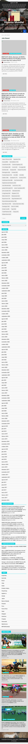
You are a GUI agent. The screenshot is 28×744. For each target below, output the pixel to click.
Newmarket (16, 196)
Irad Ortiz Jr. (17, 185)
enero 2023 (4, 336)
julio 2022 (4, 352)
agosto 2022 (5, 349)
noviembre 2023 (6, 311)
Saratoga (5, 206)
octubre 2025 (5, 257)
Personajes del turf (11, 719)
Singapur (4, 613)
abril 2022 (4, 359)
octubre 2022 (5, 344)
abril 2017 (4, 490)
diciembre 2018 (5, 441)
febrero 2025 (5, 278)
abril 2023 (4, 329)
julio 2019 (4, 428)
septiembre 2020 (6, 400)
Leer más (5, 73)
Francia (4, 647)
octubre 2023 (5, 313)
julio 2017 (4, 482)
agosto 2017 (5, 479)
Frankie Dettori (7, 175)
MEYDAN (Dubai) (6, 626)
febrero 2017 (5, 495)
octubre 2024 (5, 288)
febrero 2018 (5, 464)
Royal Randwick (16, 198)
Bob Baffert (14, 162)
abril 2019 (4, 431)
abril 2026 (4, 242)
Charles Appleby (17, 164)
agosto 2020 (5, 403)
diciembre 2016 (5, 500)
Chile (3, 583)
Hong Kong (4, 591)
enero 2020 (4, 418)
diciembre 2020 (5, 395)
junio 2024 (4, 293)
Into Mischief (6, 185)
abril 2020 (4, 410)
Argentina (4, 575)
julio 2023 (4, 321)
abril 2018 (4, 459)
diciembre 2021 (5, 370)
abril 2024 (4, 298)
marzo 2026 (4, 244)
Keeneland (16, 190)
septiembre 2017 (6, 477)
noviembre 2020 (6, 398)
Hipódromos (5, 624)
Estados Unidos (12, 53)
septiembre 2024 (6, 290)
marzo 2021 (4, 387)
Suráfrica (4, 616)
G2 (16, 175)
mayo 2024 (4, 296)
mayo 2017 (4, 487)
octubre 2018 (5, 446)
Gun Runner (18, 180)
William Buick (6, 214)
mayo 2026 (4, 239)
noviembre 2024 (6, 285)
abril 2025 (4, 273)
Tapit (13, 209)
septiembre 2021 (6, 375)
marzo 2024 (4, 301)
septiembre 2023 (6, 316)
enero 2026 (4, 250)
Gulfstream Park (7, 180)
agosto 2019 (5, 426)
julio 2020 (4, 405)
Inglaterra (4, 593)
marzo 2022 (4, 362)
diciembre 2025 (5, 252)
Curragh (22, 167)
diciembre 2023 (5, 308)
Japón (3, 598)
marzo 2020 (4, 413)
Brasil (3, 580)
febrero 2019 (5, 436)
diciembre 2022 (5, 339)
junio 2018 (4, 454)
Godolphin (13, 177)
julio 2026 (4, 234)
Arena (5, 162)
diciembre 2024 (5, 283)
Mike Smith (6, 196)
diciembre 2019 (5, 421)
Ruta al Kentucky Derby (9, 201)
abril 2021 (4, 385)
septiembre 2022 (6, 347)
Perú (3, 606)
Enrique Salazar (7, 62)
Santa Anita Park (18, 204)
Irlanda (3, 596)
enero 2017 (4, 497)
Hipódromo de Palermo (9, 183)
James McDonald (7, 188)
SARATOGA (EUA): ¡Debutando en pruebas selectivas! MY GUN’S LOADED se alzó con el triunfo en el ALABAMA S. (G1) (13, 524)
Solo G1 (14, 206)
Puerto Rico (4, 608)
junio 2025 (4, 267)
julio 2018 (4, 451)
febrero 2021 (5, 390)
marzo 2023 (4, 331)
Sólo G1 (8, 647)
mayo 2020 (4, 408)
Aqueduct (17, 159)
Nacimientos (18, 53)
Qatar (3, 611)
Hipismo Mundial (14, 22)
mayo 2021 (4, 382)
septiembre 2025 (6, 260)
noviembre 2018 (6, 444)
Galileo (5, 177)
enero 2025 (4, 280)
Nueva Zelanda (5, 601)
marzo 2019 (4, 433)
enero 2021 (4, 393)
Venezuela (4, 621)
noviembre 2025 (6, 255)
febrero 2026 (5, 247)
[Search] (21, 31)
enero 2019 (4, 439)
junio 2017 (4, 485)
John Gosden (6, 190)
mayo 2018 (4, 456)
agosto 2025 (5, 262)
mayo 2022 (4, 357)
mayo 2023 (4, 326)
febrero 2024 (5, 303)
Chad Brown (6, 164)
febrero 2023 (5, 334)
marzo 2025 (4, 275)
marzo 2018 (4, 462)
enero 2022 (4, 367)
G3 (22, 175)
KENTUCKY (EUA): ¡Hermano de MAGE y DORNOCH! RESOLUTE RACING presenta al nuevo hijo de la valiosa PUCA (14, 47)
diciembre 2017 (5, 469)
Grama (22, 177)
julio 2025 (4, 265)
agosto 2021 (5, 377)
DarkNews (21, 739)
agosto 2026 (5, 232)
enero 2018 (4, 467)
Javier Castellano (19, 188)
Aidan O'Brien (7, 159)
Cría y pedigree (6, 53)
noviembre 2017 (6, 472)
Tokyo (15, 211)
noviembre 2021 (6, 372)
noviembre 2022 (6, 342)
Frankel (15, 172)
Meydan (15, 193)
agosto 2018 (5, 449)
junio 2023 (4, 324)
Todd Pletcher (6, 211)
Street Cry (5, 209)
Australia (4, 578)
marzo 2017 (4, 492)
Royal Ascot (6, 198)
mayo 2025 (4, 270)
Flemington (6, 172)
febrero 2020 (5, 416)
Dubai (3, 585)
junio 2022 (4, 354)
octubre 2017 (5, 474)
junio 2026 (4, 237)
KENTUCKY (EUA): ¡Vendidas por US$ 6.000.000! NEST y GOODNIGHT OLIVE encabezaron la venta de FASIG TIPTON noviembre (14, 124)
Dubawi (13, 169)
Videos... (24, 31)
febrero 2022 (5, 364)
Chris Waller (6, 167)
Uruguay (4, 619)
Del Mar (5, 169)
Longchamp (6, 193)
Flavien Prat (22, 169)
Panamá (4, 603)
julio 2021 (4, 380)
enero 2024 (4, 306)
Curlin (14, 167)
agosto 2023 (5, 319)
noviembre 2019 (6, 423)
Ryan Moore (6, 204)
